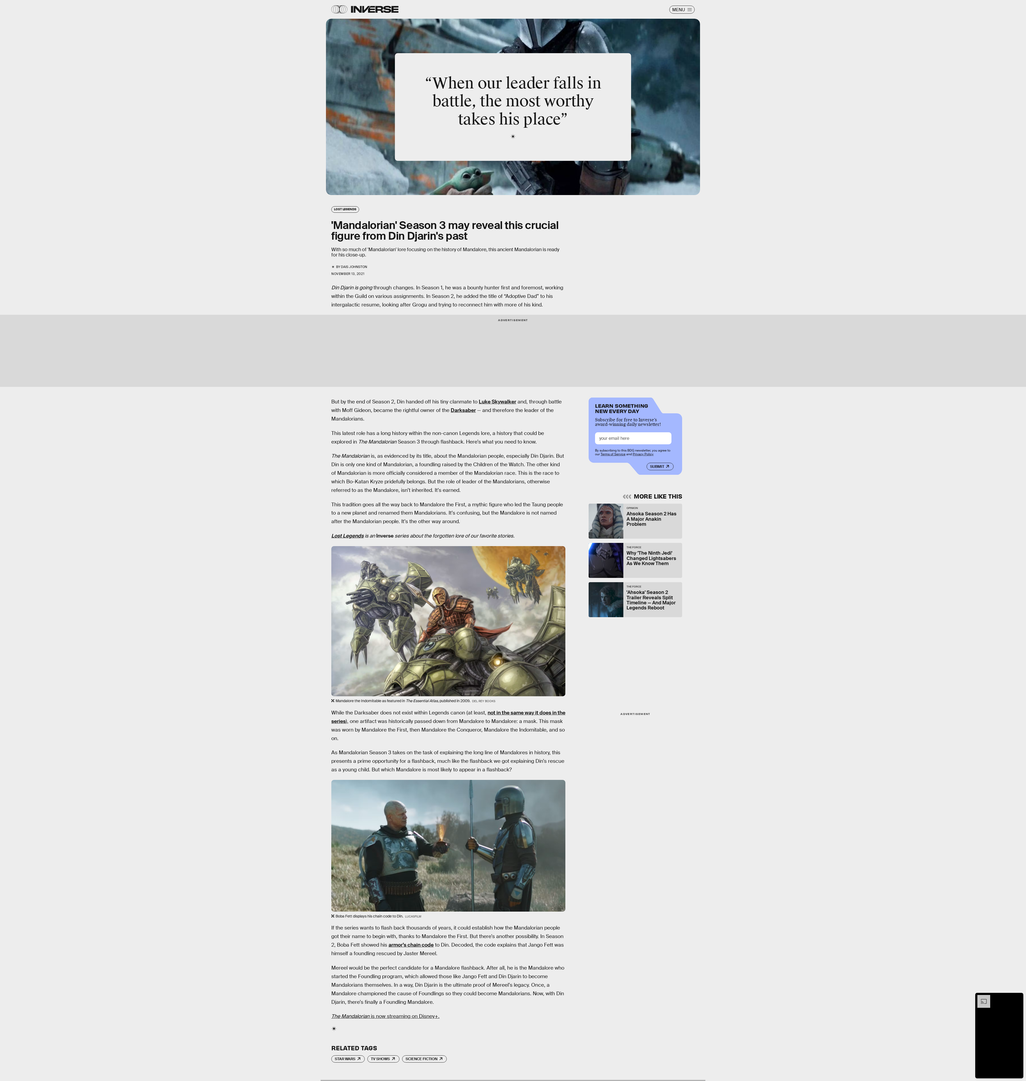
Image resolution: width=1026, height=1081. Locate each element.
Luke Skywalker (497, 401)
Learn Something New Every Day (621, 408)
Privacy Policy (643, 454)
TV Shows (380, 1058)
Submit (657, 466)
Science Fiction (421, 1058)
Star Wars (345, 1058)
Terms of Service (613, 454)
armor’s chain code (411, 945)
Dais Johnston (354, 267)
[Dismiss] (1017, 997)
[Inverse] (374, 9)
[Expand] (981, 997)
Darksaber (463, 410)
